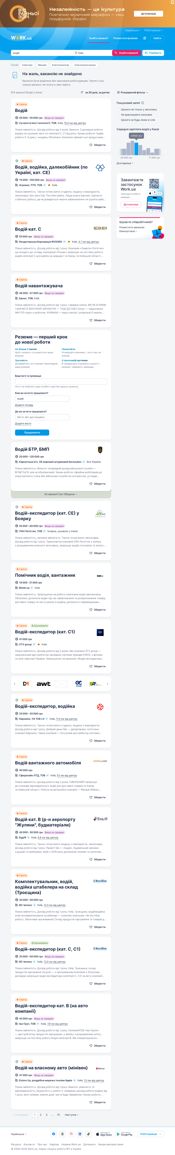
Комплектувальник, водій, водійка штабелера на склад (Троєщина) (46, 887)
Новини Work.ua (71, 1144)
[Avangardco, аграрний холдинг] (61, 683)
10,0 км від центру (75, 123)
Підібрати (155, 52)
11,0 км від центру (66, 718)
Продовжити (32, 432)
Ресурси (16, 1144)
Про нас (42, 1144)
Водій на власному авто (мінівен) (51, 1067)
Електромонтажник (85, 65)
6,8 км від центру (48, 837)
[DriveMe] (26, 683)
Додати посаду (24, 405)
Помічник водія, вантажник (45, 575)
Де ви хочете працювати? (31, 411)
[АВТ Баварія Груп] (43, 683)
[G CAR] (79, 683)
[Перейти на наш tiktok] (89, 1134)
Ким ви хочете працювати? (31, 393)
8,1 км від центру (67, 775)
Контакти (29, 1144)
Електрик (27, 65)
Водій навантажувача (39, 285)
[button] (145, 38)
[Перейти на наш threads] (62, 1134)
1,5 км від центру (94, 1080)
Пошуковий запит (128, 103)
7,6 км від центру (57, 1023)
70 (58, 1114)
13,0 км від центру (55, 961)
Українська (17, 1134)
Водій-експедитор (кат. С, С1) (48, 949)
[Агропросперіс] (96, 683)
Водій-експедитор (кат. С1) (45, 631)
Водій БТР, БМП (32, 449)
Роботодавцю (152, 30)
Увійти (157, 38)
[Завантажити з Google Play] (125, 1134)
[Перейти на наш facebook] (54, 1134)
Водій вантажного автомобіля (48, 762)
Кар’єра (54, 1144)
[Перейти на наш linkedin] (80, 1134)
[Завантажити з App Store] (103, 1134)
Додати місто (23, 423)
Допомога (89, 1144)
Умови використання (110, 1144)
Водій (21, 110)
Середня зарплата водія (138, 129)
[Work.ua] (21, 37)
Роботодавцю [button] (148, 1134)
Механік (42, 65)
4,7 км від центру (88, 241)
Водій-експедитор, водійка (45, 706)
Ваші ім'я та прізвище (28, 375)
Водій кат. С (28, 229)
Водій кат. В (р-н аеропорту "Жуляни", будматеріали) (45, 822)
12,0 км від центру (55, 905)
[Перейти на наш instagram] (71, 1134)
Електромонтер (60, 65)
